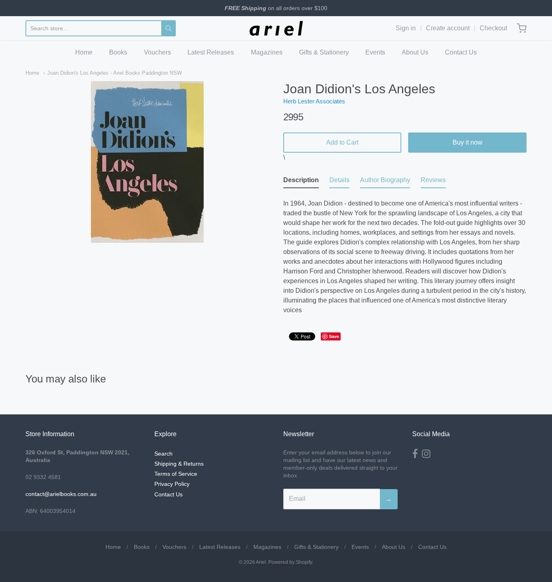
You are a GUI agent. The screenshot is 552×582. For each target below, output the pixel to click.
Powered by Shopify (290, 562)
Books (118, 52)
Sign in (406, 28)
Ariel (261, 562)
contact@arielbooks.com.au (61, 494)
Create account (448, 28)
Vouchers (157, 52)
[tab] (301, 181)
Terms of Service (175, 474)
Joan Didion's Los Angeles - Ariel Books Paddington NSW (114, 73)
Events (375, 52)
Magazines (266, 52)
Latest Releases (211, 52)
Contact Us (461, 52)
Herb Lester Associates (314, 101)
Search (163, 453)
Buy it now (467, 142)
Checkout (493, 28)
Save (334, 336)
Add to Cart (342, 142)
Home (84, 52)
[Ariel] (276, 28)
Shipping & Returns (179, 463)
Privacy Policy (172, 484)
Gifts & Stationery (324, 52)
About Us (415, 52)
